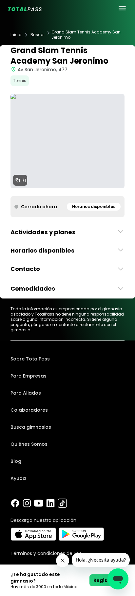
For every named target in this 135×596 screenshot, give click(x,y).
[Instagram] (26, 503)
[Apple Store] (33, 534)
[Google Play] (81, 534)
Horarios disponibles (93, 206)
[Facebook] (15, 503)
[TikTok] (62, 503)
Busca (37, 34)
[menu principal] (122, 8)
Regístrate (107, 580)
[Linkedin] (50, 503)
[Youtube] (38, 503)
